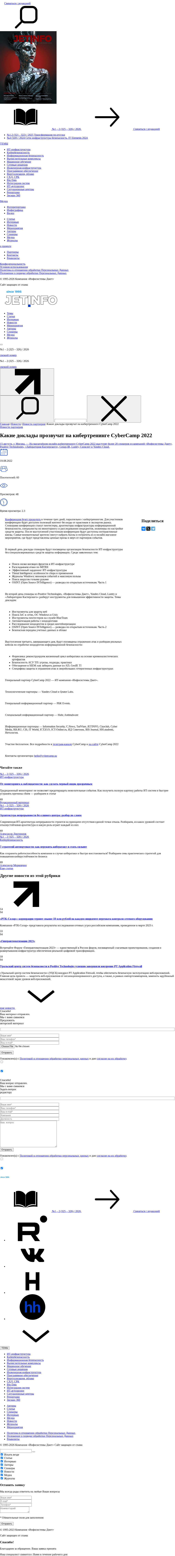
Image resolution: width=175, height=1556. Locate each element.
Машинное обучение (19, 161)
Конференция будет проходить (23, 519)
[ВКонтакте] (144, 529)
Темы (10, 313)
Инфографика (15, 210)
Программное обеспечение (22, 170)
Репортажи (13, 192)
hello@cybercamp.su (45, 755)
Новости (12, 225)
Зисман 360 (13, 195)
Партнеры (13, 252)
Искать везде (11, 1454)
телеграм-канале (62, 744)
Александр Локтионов (13, 833)
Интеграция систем (18, 183)
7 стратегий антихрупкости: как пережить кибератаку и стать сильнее (43, 846)
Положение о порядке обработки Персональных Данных (33, 273)
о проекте (5, 246)
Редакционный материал (14, 802)
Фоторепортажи (16, 207)
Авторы (11, 231)
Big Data (12, 180)
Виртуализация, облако (20, 174)
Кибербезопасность (18, 152)
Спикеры (12, 234)
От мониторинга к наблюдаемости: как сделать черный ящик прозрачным (46, 783)
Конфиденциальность (12, 263)
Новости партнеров (11, 427)
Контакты (12, 255)
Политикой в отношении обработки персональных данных (54, 1058)
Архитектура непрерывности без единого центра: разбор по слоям (41, 815)
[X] (148, 529)
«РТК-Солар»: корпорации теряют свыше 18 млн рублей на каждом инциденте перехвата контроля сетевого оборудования (76, 918)
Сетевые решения (17, 164)
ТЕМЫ (4, 143)
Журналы (12, 240)
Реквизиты (13, 258)
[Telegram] (153, 529)
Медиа (4, 201)
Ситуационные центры (20, 189)
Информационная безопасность (25, 155)
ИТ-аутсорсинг (15, 186)
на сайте (93, 744)
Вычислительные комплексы (24, 158)
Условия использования (14, 267)
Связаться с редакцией (17, 3)
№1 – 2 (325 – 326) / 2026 (14, 774)
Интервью (13, 222)
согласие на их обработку (111, 1058)
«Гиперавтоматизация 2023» (17, 941)
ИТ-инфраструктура (18, 149)
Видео (10, 213)
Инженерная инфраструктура (24, 167)
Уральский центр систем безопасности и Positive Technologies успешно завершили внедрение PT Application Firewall (71, 966)
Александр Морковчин (13, 865)
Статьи (11, 218)
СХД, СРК (13, 177)
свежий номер (8, 355)
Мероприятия (15, 228)
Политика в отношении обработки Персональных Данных (34, 270)
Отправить (6, 1523)
